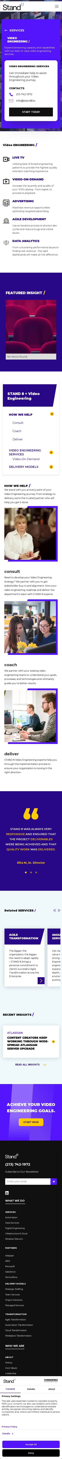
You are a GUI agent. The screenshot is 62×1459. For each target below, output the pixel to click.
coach (17, 431)
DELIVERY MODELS (23, 467)
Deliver (18, 439)
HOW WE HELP (20, 414)
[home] (13, 6)
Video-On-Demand (26, 459)
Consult (18, 423)
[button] (56, 6)
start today (31, 112)
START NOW (31, 1122)
